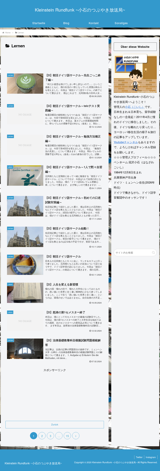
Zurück (54, 424)
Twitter (139, 457)
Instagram (151, 457)
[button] (153, 252)
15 (67, 436)
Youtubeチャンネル (126, 142)
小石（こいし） (135, 107)
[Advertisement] (54, 58)
